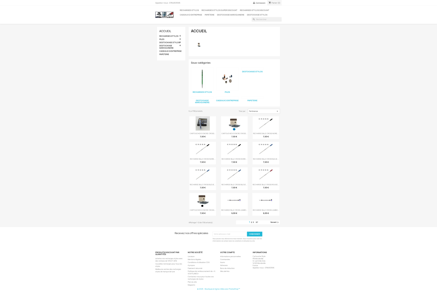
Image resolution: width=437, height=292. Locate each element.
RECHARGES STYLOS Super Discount (219, 10)
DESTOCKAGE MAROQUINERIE (230, 15)
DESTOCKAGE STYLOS (257, 15)
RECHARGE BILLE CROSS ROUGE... (266, 185)
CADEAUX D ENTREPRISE (191, 15)
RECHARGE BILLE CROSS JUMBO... (234, 210)
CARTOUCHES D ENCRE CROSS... (203, 133)
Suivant (275, 222)
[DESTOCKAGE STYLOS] (252, 69)
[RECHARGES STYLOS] (202, 79)
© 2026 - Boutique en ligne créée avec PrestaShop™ (218, 289)
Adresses (224, 265)
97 (257, 222)
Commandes (225, 259)
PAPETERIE (209, 15)
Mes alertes (224, 271)
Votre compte (227, 252)
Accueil (165, 31)
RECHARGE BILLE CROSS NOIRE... (266, 133)
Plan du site (192, 282)
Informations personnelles (230, 256)
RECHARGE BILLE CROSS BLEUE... (266, 159)
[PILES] (227, 79)
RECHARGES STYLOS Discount (254, 10)
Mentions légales (194, 259)
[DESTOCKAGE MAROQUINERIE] (202, 97)
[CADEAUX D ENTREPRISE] (227, 97)
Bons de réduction (227, 268)
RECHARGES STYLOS (189, 10)
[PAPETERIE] (252, 97)
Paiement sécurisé (195, 268)
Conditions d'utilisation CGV (199, 262)
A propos (191, 265)
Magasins (191, 285)
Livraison (191, 256)
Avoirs (222, 262)
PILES (161, 39)
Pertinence (264, 111)
